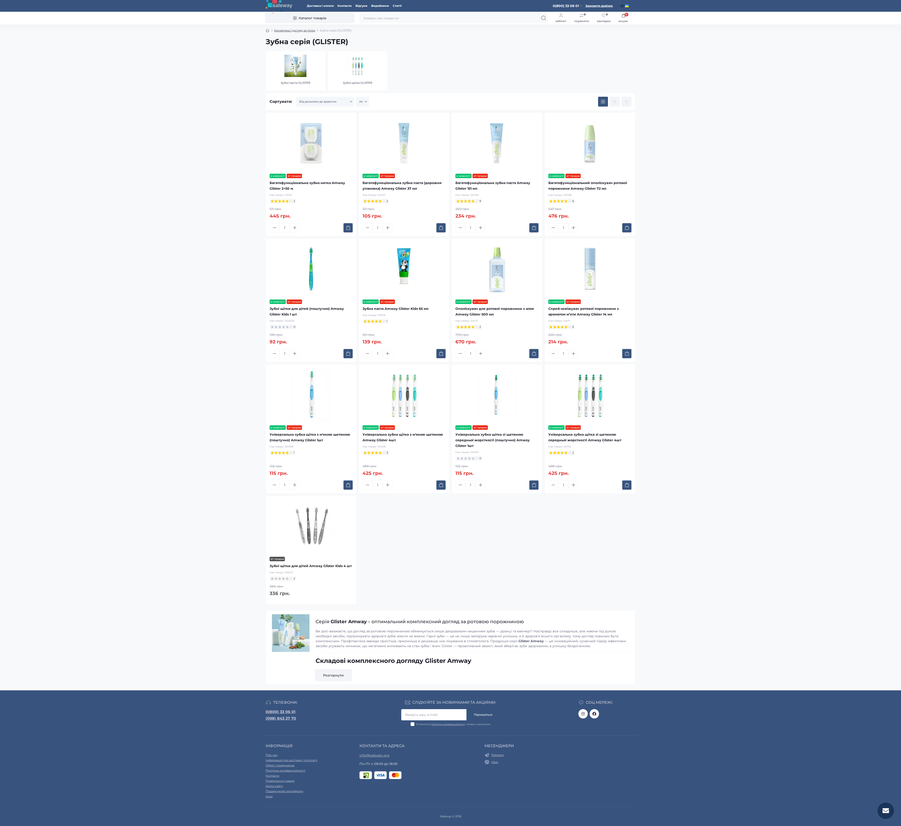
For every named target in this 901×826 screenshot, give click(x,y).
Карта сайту (274, 786)
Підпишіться (483, 714)
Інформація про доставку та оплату (291, 760)
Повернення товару (280, 781)
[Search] (543, 18)
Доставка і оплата (320, 6)
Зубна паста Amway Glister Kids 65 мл (395, 309)
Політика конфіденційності (448, 724)
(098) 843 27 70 (281, 718)
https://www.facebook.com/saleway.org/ (594, 713)
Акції (269, 796)
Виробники (380, 6)
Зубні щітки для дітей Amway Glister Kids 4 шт (311, 566)
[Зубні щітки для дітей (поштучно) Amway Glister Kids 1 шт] (311, 269)
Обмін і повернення (280, 765)
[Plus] (294, 227)
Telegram (497, 755)
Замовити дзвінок (599, 6)
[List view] (615, 102)
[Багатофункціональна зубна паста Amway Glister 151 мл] (496, 143)
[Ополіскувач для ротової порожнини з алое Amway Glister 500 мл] (496, 269)
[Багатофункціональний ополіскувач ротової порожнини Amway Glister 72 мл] (589, 143)
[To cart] (348, 227)
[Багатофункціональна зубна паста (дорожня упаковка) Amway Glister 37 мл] (404, 143)
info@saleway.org (374, 755)
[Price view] (626, 102)
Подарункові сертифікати (284, 791)
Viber (494, 762)
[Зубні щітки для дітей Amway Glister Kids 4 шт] (311, 526)
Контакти (344, 6)
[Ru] (622, 5)
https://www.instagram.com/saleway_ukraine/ (583, 713)
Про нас (272, 755)
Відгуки (361, 6)
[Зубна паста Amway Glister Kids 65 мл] (404, 269)
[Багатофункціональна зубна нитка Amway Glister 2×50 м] (311, 143)
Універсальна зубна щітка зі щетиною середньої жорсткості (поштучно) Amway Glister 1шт (492, 440)
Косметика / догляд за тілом (294, 30)
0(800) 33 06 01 (280, 712)
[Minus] (274, 227)
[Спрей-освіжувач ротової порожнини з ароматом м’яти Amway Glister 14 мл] (589, 269)
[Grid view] (603, 102)
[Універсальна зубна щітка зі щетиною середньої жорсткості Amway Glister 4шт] (589, 395)
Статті (397, 6)
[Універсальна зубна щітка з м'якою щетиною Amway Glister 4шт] (404, 395)
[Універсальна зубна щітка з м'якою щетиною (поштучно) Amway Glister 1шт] (311, 395)
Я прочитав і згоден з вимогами (453, 724)
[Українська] (627, 5)
